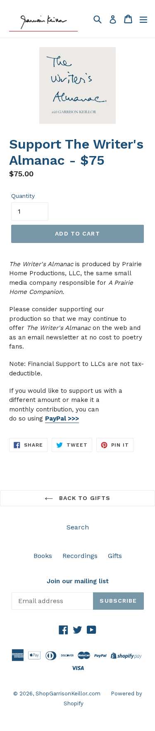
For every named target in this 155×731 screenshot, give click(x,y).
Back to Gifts (84, 498)
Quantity (23, 195)
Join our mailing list (78, 581)
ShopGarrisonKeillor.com (68, 693)
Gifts (115, 556)
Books (42, 556)
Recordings (80, 556)
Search (78, 527)
